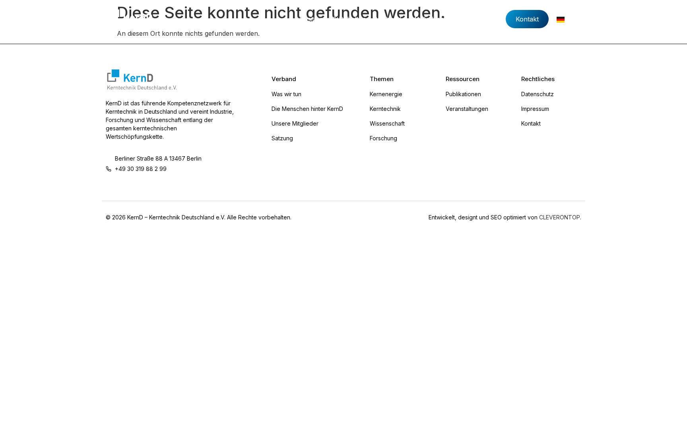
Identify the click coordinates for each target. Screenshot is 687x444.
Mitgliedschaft (431, 19)
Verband (388, 19)
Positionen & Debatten (332, 19)
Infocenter (477, 19)
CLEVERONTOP (559, 217)
